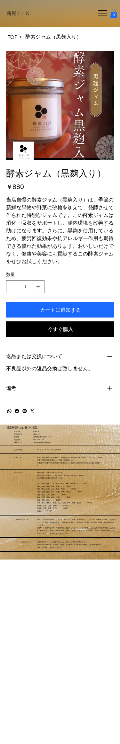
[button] (113, 13)
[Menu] (103, 13)
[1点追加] (38, 286)
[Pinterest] (24, 411)
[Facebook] (17, 411)
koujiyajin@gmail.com (42, 442)
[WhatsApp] (9, 411)
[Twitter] (32, 411)
